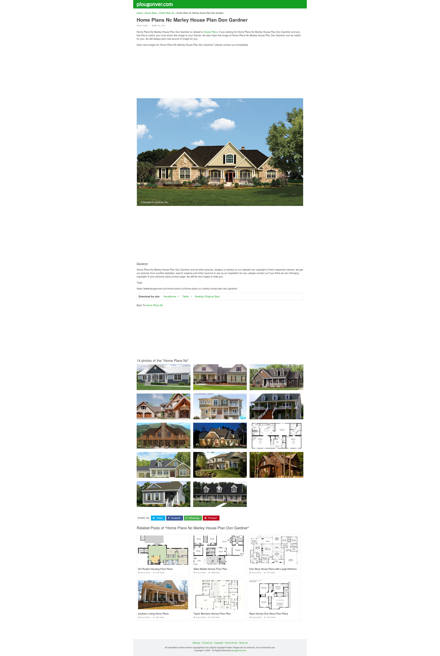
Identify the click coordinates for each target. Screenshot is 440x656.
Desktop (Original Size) (207, 296)
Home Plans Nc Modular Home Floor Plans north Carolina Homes (281, 445)
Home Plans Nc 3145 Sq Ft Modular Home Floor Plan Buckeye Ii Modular (172, 474)
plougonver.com (155, 4)
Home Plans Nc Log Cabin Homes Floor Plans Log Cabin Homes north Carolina (175, 445)
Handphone (170, 296)
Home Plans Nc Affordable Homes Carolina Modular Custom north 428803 (285, 386)
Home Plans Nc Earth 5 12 (163, 386)
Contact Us (207, 642)
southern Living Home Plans (153, 613)
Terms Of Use (231, 642)
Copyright (218, 642)
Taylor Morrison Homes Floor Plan (212, 613)
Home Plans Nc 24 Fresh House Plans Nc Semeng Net (220, 386)
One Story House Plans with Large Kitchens (273, 569)
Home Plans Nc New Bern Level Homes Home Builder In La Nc (167, 503)
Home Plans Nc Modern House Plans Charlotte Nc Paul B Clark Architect (228, 474)
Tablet (185, 296)
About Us (243, 642)
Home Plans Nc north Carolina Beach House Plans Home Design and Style (229, 416)
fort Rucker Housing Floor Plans (155, 569)
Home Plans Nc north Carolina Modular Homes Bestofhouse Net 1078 (283, 416)
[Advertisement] (220, 73)
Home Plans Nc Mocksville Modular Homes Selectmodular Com (224, 503)
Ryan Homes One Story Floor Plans (268, 613)
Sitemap (196, 642)
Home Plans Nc (154, 305)
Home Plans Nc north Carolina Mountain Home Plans (163, 416)
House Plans (142, 26)
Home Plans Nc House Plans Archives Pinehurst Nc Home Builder (225, 445)
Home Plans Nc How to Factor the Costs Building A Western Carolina (282, 474)
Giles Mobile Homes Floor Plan (210, 569)
